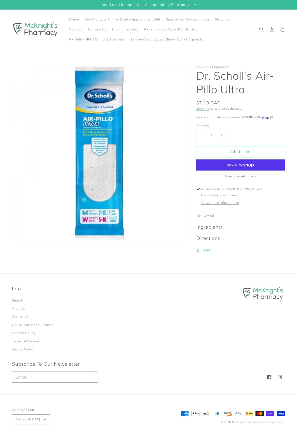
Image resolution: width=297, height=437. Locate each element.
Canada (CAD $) (28, 419)
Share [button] (206, 250)
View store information (220, 203)
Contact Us (21, 317)
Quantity (202, 126)
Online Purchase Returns (32, 325)
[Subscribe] (93, 377)
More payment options (240, 176)
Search (17, 300)
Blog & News (22, 349)
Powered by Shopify (272, 422)
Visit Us (18, 308)
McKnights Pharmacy (245, 422)
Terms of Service (25, 341)
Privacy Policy (23, 333)
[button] (261, 29)
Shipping (202, 108)
